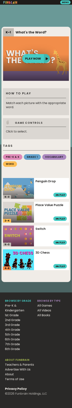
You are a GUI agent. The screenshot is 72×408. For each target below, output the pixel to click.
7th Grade (12, 344)
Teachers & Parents (19, 364)
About (9, 374)
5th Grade (12, 334)
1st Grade (12, 315)
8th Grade (12, 349)
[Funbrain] (10, 3)
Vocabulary (54, 156)
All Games (44, 305)
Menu (65, 2)
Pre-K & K (12, 156)
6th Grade (12, 339)
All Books (43, 315)
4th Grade (12, 330)
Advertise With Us (17, 369)
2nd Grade (12, 320)
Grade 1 (32, 156)
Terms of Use (14, 379)
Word (10, 164)
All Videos (44, 310)
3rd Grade (12, 325)
